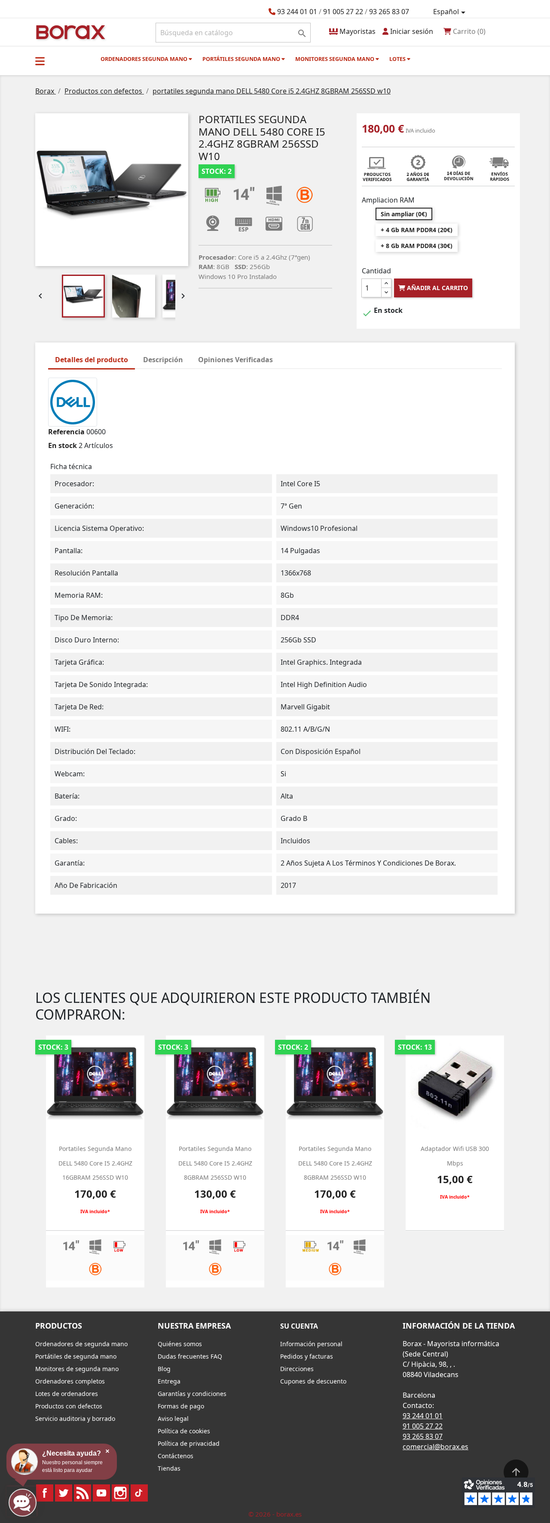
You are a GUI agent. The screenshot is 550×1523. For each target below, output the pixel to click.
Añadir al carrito (436, 288)
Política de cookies (184, 1431)
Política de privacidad (189, 1443)
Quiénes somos (180, 1344)
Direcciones (297, 1369)
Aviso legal (173, 1418)
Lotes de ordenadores (66, 1394)
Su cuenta (299, 1326)
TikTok (139, 1493)
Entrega (169, 1381)
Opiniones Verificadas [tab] (235, 359)
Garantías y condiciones (192, 1394)
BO (69, 31)
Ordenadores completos (70, 1381)
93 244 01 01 (297, 11)
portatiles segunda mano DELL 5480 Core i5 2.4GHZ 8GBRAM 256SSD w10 (215, 1163)
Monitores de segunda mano (77, 1369)
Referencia (66, 431)
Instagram (120, 1493)
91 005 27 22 (343, 11)
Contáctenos (175, 1456)
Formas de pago (181, 1406)
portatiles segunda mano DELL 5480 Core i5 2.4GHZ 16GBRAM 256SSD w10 (95, 1163)
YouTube (101, 1493)
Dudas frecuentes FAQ (190, 1356)
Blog (164, 1369)
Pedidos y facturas (306, 1356)
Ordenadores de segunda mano (81, 1344)
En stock (62, 445)
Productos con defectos (68, 1406)
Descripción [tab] (163, 359)
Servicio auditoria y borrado (75, 1418)
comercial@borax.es (435, 1446)
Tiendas (169, 1468)
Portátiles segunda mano (241, 59)
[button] (40, 61)
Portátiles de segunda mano (75, 1356)
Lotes (398, 59)
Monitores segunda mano (335, 59)
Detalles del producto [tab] (91, 359)
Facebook (44, 1493)
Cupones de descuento (313, 1381)
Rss (82, 1493)
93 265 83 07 (389, 11)
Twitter (63, 1493)
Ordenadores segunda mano (145, 59)
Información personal (311, 1344)
